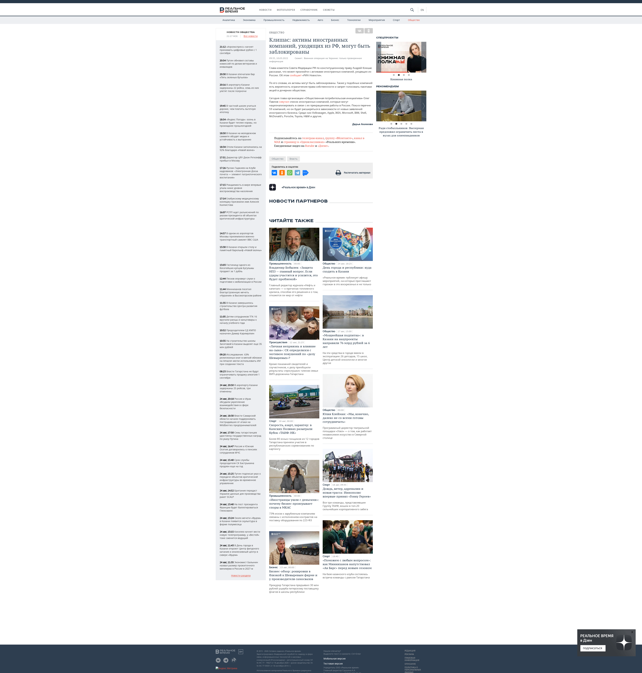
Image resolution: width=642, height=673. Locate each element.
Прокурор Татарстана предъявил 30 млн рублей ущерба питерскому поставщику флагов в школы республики (294, 581)
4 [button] (408, 75)
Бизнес (335, 20)
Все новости (251, 36)
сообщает (296, 75)
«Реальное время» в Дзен (298, 187)
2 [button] (398, 75)
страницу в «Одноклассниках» (304, 142)
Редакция (410, 651)
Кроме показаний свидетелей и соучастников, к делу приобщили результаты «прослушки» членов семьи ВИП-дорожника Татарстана (293, 360)
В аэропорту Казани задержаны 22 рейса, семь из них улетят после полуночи (239, 88)
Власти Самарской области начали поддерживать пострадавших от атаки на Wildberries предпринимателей (238, 420)
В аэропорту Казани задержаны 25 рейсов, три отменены (239, 388)
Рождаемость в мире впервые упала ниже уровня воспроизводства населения (240, 188)
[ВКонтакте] (359, 30)
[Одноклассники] (368, 30)
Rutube (309, 145)
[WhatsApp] (289, 172)
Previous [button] (378, 57)
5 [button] (411, 124)
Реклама (409, 654)
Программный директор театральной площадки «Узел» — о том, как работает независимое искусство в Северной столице (347, 425)
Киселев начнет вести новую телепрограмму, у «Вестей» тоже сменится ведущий (240, 535)
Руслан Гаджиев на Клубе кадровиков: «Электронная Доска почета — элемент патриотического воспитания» (241, 172)
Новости (265, 9)
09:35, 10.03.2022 (278, 58)
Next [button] (423, 57)
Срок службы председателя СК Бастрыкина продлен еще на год (237, 463)
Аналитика (229, 20)
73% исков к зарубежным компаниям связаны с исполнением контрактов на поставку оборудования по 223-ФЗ (294, 510)
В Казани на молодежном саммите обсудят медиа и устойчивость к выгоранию (238, 136)
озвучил (284, 101)
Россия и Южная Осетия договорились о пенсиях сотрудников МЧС (238, 449)
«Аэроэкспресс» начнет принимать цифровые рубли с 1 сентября (238, 50)
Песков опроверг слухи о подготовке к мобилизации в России (240, 280)
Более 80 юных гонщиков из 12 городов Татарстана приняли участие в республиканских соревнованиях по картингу (294, 437)
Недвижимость (301, 20)
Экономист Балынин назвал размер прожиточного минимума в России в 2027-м (239, 565)
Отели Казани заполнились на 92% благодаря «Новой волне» (241, 148)
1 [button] (393, 75)
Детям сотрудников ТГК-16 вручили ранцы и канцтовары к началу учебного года (238, 319)
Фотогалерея (286, 9)
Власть (293, 158)
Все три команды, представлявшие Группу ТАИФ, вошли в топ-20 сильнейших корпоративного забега (347, 499)
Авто (320, 20)
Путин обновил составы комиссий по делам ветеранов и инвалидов (238, 63)
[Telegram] (297, 172)
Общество (414, 20)
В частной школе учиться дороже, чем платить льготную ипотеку (238, 109)
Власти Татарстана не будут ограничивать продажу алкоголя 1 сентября (240, 374)
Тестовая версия (333, 663)
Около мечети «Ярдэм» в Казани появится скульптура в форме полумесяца (240, 521)
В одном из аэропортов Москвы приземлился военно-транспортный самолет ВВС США (239, 236)
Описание (410, 664)
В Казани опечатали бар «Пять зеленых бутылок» (237, 76)
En (422, 10)
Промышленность (273, 20)
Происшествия (278, 342)
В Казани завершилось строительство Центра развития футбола (238, 306)
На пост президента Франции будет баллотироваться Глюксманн (239, 507)
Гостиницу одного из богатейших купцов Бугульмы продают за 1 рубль (237, 268)
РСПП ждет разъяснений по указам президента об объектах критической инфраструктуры (239, 215)
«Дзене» (323, 145)
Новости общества (241, 32)
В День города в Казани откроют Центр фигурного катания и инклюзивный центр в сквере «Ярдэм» (239, 550)
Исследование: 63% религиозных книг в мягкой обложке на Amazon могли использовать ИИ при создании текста (241, 359)
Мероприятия (377, 20)
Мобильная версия (335, 658)
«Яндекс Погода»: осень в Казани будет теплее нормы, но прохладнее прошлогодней (238, 122)
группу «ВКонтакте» (339, 138)
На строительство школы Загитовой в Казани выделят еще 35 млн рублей (241, 344)
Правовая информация (412, 659)
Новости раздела (241, 575)
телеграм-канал (313, 138)
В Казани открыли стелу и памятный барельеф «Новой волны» (241, 248)
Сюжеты (329, 9)
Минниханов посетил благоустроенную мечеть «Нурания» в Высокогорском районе (240, 292)
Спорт (396, 20)
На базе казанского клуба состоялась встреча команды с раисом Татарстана (347, 568)
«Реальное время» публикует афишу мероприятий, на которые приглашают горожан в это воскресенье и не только (347, 276)
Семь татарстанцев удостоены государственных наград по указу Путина (240, 435)
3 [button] (403, 75)
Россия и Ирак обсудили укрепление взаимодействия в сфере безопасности (235, 403)
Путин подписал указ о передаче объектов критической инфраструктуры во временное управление (240, 478)
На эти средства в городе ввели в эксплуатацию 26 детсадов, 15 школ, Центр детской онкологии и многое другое (346, 349)
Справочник (309, 9)
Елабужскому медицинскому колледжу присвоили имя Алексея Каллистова (239, 201)
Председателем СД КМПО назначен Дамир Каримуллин (238, 332)
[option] (401, 57)
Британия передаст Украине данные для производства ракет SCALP (240, 493)
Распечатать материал (357, 172)
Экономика (249, 20)
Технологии (354, 20)
